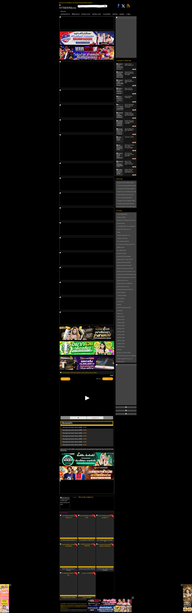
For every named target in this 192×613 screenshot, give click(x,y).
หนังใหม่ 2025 (96, 14)
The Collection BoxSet (123, 241)
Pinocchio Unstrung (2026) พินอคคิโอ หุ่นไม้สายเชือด (129, 73)
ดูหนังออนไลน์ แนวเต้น (123, 286)
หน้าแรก (63, 11)
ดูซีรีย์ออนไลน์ (90, 497)
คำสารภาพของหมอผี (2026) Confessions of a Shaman (129, 106)
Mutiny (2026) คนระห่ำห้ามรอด (125, 194)
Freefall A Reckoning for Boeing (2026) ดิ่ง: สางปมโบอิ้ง (129, 122)
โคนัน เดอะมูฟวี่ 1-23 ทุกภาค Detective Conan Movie (124, 359)
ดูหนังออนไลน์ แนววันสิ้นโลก (124, 283)
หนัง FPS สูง (120, 301)
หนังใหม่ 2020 (120, 325)
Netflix (118, 232)
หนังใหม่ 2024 (120, 337)
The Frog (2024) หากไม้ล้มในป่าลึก (86, 540)
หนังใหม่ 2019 (120, 322)
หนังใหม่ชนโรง (65, 14)
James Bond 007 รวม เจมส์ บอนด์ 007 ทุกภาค (126, 226)
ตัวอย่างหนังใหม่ (121, 292)
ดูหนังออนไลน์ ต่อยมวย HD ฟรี (125, 268)
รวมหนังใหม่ (107, 14)
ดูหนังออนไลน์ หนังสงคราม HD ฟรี (126, 277)
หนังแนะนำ (120, 313)
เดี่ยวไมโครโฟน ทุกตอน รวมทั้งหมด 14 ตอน (126, 356)
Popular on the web (122, 238)
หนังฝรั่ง (121, 14)
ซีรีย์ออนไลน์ (76, 14)
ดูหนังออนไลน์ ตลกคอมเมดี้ (124, 265)
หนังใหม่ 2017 (120, 316)
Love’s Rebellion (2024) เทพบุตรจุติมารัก (105, 541)
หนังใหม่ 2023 (120, 334)
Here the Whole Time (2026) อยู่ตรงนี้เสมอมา (129, 130)
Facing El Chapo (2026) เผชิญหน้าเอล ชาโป (129, 81)
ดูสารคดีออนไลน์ (121, 250)
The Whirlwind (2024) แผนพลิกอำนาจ (69, 540)
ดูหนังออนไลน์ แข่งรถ (122, 280)
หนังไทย (115, 14)
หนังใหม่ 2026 (85, 14)
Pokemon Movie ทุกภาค (123, 235)
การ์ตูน (128, 14)
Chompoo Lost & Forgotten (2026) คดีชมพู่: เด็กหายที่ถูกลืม (129, 114)
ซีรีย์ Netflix (81, 497)
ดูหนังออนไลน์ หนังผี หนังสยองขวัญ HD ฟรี (126, 274)
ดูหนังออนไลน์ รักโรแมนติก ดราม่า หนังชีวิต (126, 271)
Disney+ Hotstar (121, 217)
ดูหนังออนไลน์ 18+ (122, 253)
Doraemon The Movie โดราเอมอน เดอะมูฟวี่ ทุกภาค (126, 220)
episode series (121, 223)
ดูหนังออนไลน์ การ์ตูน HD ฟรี (124, 259)
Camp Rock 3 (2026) (129, 137)
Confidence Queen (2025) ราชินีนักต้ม (87, 568)
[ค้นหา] (104, 6)
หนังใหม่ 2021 (120, 328)
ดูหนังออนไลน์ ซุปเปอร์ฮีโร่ (124, 262)
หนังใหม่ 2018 (120, 319)
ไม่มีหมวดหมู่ (120, 361)
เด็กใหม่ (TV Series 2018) (123, 352)
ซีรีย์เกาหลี (85, 497)
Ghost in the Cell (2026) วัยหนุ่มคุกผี (126, 191)
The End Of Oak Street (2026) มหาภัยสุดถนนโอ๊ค (129, 154)
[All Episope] (78, 418)
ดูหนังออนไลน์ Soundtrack (124, 256)
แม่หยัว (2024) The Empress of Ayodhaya (68, 569)
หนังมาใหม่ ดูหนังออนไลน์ (124, 307)
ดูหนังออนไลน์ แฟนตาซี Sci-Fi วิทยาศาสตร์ (125, 290)
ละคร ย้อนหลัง (121, 298)
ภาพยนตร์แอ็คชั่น (121, 295)
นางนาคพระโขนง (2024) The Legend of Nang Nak (105, 569)
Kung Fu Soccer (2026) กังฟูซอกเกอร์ (125, 183)
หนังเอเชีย (119, 310)
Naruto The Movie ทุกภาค (124, 229)
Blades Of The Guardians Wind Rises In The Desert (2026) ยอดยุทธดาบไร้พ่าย (129, 164)
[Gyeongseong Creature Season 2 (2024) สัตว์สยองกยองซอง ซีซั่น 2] (60, 372)
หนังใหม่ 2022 (120, 331)
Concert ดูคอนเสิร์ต (122, 214)
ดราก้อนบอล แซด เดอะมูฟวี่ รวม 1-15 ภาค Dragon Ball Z (126, 244)
